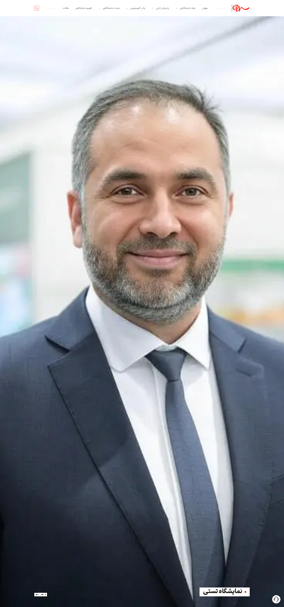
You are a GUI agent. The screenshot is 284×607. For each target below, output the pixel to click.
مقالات (66, 8)
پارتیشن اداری (162, 8)
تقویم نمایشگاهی (83, 8)
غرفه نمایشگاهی (188, 8)
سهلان (205, 8)
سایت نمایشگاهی (111, 8)
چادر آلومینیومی (137, 8)
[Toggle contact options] (276, 599)
